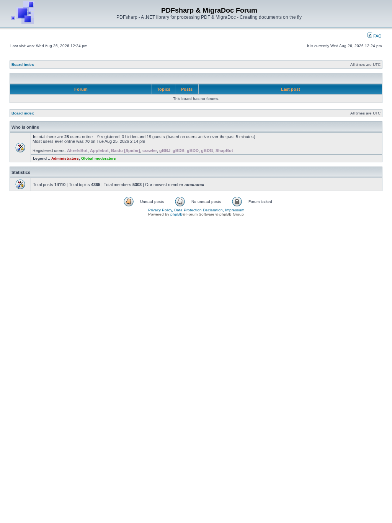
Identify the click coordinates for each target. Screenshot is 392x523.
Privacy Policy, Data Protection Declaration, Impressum (196, 210)
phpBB (176, 214)
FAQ (377, 36)
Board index (22, 64)
